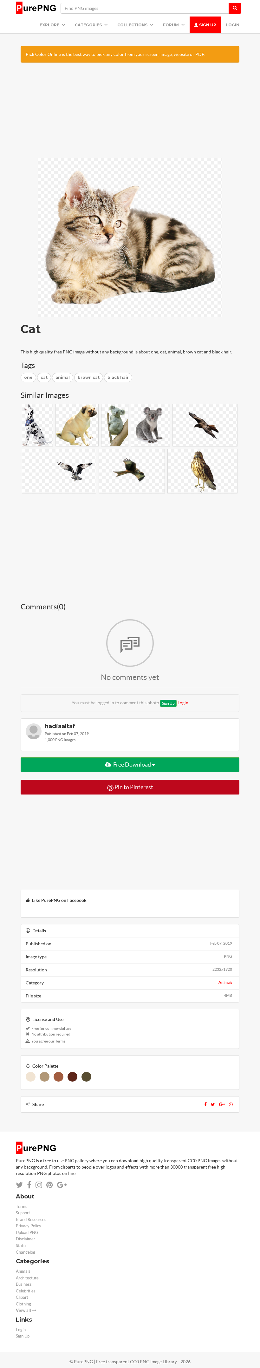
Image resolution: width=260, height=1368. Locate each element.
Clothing (23, 1304)
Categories (89, 25)
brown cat (89, 377)
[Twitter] (213, 1104)
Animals (225, 982)
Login (232, 25)
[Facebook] (205, 1104)
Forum (171, 25)
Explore (50, 25)
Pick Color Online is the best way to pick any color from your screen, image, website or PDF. (115, 54)
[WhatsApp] (231, 1104)
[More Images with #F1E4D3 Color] (31, 1077)
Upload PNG (27, 1232)
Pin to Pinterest (133, 787)
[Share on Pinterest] (49, 1185)
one (28, 377)
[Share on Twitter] (19, 1185)
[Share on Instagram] (39, 1185)
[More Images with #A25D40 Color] (58, 1077)
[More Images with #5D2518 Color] (72, 1077)
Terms (21, 1206)
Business (24, 1284)
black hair (118, 377)
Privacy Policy (28, 1226)
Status (22, 1245)
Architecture (27, 1278)
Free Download (132, 764)
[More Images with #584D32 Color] (86, 1077)
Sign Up (207, 25)
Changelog (25, 1252)
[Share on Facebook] (29, 1185)
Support (23, 1212)
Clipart (22, 1297)
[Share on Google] (62, 1185)
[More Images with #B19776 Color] (44, 1077)
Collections (132, 25)
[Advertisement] (130, 113)
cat (44, 377)
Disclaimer (25, 1239)
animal (62, 377)
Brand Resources (31, 1219)
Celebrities (26, 1291)
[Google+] (222, 1104)
